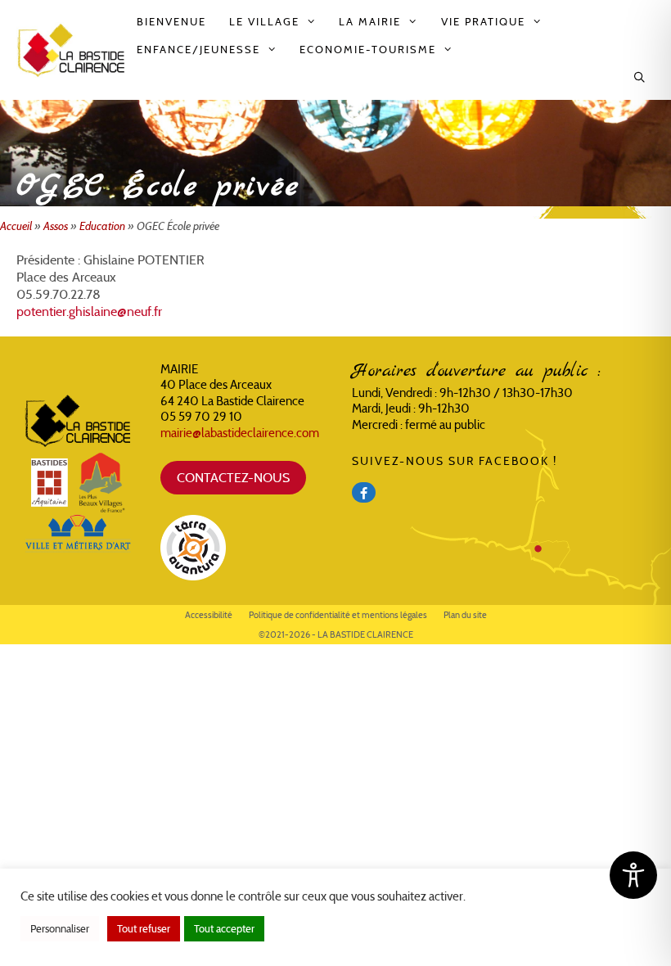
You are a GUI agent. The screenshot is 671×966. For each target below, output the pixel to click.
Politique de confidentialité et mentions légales (338, 615)
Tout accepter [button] (224, 929)
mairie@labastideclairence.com (239, 432)
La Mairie (370, 22)
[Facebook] (364, 492)
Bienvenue (171, 22)
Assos (55, 226)
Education (102, 226)
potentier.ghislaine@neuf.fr (89, 311)
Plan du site (465, 615)
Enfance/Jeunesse (198, 49)
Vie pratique (483, 22)
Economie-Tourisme (367, 49)
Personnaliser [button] (59, 929)
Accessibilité (208, 615)
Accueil (16, 226)
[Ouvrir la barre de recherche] (640, 78)
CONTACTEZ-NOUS (233, 477)
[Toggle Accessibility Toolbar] (633, 875)
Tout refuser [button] (143, 929)
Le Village (264, 22)
